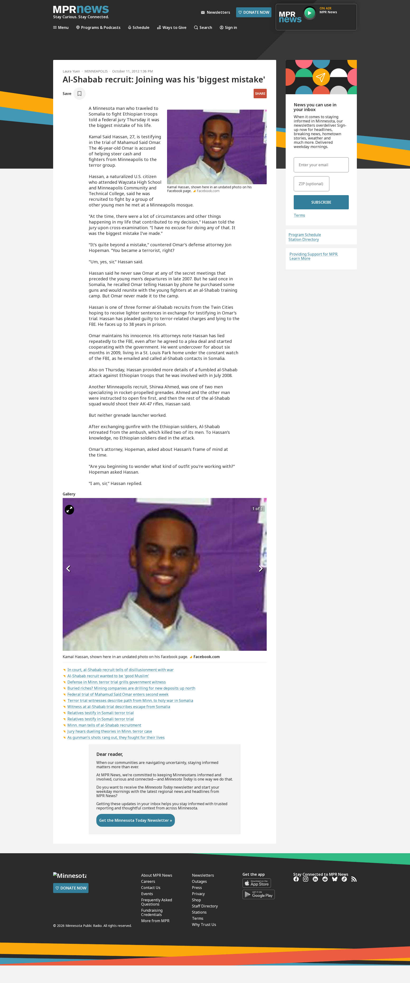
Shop (196, 899)
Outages (199, 881)
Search (206, 27)
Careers (148, 881)
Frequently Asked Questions (156, 902)
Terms (299, 215)
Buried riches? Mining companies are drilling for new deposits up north (131, 688)
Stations (199, 912)
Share (260, 93)
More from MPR (155, 920)
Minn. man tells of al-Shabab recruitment (104, 725)
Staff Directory (205, 906)
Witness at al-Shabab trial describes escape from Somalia (118, 706)
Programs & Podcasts (101, 27)
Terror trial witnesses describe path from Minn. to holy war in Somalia (130, 700)
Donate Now (253, 12)
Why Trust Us (204, 924)
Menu (63, 27)
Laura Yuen (71, 71)
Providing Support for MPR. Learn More (313, 256)
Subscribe (321, 202)
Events (147, 893)
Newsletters (203, 875)
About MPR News (156, 875)
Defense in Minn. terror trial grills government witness (116, 682)
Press (197, 887)
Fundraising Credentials (152, 912)
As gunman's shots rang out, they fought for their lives (116, 737)
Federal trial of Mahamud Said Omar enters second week (117, 694)
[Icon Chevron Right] (261, 569)
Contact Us (150, 887)
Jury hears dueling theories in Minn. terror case (109, 731)
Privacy (198, 893)
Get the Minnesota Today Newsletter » (135, 820)
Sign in (231, 27)
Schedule (141, 27)
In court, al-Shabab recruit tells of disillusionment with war (120, 669)
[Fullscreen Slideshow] (69, 510)
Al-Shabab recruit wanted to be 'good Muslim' (108, 675)
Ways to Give (174, 27)
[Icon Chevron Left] (69, 569)
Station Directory (304, 239)
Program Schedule (305, 235)
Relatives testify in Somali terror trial (100, 712)
